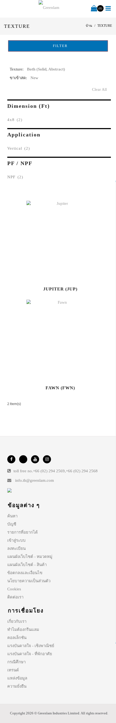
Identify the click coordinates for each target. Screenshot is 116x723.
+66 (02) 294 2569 (49, 471)
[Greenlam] (49, 7)
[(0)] (94, 9)
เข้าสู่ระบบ (16, 540)
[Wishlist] (60, 241)
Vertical (18, 148)
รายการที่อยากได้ (22, 532)
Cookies (14, 589)
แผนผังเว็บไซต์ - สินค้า (27, 565)
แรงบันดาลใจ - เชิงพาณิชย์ (30, 646)
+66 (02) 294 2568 (82, 471)
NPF (15, 177)
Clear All (99, 89)
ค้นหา (12, 516)
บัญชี (11, 524)
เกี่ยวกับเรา (16, 621)
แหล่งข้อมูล (17, 678)
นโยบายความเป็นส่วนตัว (28, 581)
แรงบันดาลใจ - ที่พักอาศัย (29, 654)
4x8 (14, 120)
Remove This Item (105, 70)
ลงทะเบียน (16, 548)
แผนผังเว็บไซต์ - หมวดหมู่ (29, 556)
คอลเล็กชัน (16, 637)
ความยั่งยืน (16, 686)
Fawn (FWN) (60, 388)
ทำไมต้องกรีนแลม (23, 629)
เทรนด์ (13, 670)
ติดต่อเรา (15, 597)
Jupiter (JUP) (60, 289)
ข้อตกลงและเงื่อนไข (24, 573)
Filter (60, 46)
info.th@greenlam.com (34, 480)
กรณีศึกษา (16, 662)
